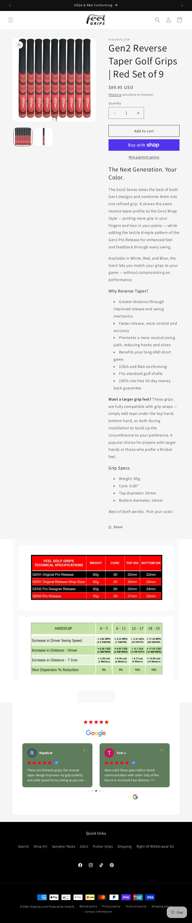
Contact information (98, 911)
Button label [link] (96, 696)
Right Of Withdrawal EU (155, 846)
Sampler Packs (64, 846)
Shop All (40, 846)
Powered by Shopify (61, 906)
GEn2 (84, 846)
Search (23, 846)
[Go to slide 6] (92, 790)
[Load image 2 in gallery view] (43, 137)
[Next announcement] (182, 5)
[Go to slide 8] (100, 790)
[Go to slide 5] (88, 790)
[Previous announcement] (9, 5)
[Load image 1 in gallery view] (23, 137)
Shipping (114, 94)
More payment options (144, 157)
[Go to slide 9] (103, 790)
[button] (10, 19)
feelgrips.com (39, 906)
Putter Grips (103, 846)
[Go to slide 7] (96, 791)
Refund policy (88, 906)
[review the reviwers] (86, 751)
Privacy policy (111, 906)
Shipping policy (162, 906)
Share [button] (118, 527)
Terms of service (136, 906)
